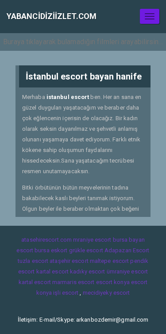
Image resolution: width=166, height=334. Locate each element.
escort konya (113, 282)
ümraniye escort (127, 271)
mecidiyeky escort (106, 292)
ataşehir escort (69, 261)
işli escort (65, 292)
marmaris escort (73, 282)
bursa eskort (51, 250)
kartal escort (52, 271)
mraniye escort (92, 239)
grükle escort (86, 250)
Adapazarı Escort (127, 250)
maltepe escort (109, 261)
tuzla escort (33, 261)
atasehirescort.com (46, 239)
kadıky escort (87, 271)
